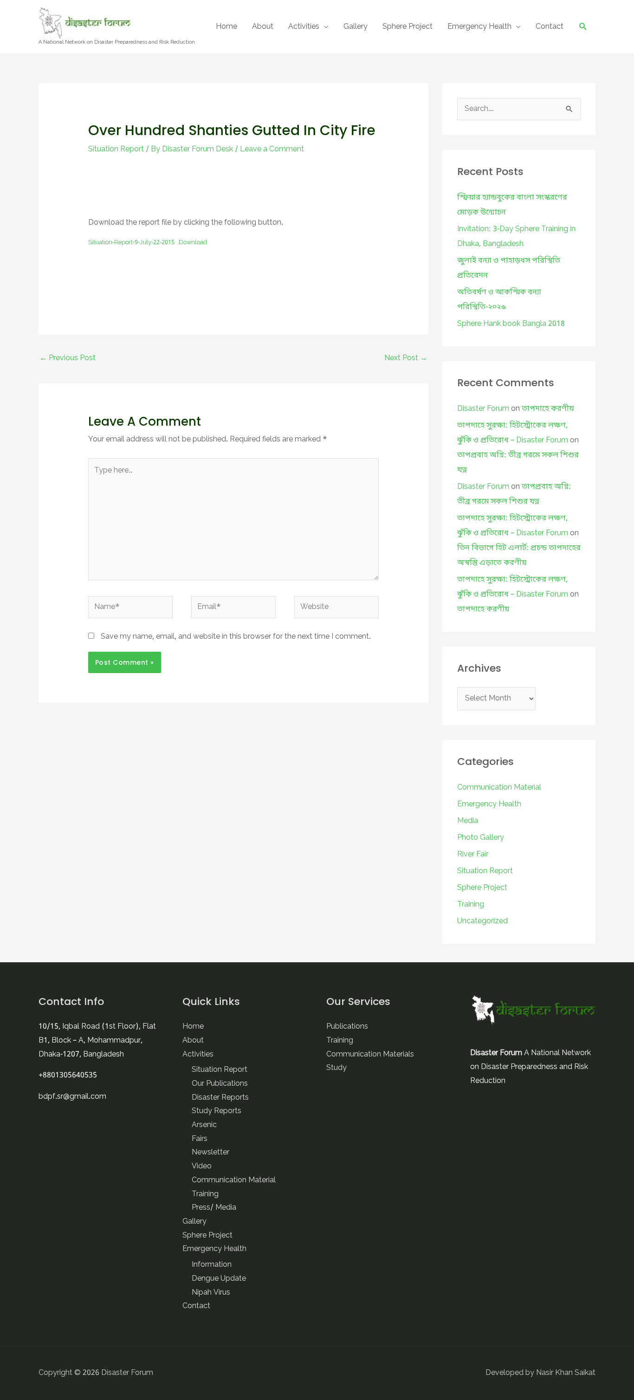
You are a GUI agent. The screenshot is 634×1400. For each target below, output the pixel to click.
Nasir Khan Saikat (565, 1373)
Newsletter (210, 1152)
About (262, 27)
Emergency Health (479, 27)
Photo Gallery (480, 838)
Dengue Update (219, 1279)
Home (226, 27)
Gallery (355, 27)
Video (202, 1166)
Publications (347, 1027)
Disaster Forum (483, 409)
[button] (583, 27)
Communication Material (499, 788)
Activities (303, 27)
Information (212, 1265)
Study (336, 1068)
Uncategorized (482, 921)
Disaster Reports (220, 1098)
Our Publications (220, 1084)
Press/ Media (214, 1208)
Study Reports (216, 1111)
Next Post (405, 358)
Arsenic (204, 1125)
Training (470, 905)
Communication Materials (370, 1055)
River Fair (472, 854)
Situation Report (116, 149)
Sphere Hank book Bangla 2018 (511, 324)
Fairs (199, 1139)
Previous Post (67, 358)
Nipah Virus (211, 1293)
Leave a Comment (272, 149)
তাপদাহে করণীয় (548, 409)
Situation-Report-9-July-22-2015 (131, 242)
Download (193, 242)
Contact (549, 27)
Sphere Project (407, 27)
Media (467, 821)
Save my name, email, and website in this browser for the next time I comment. (236, 637)
